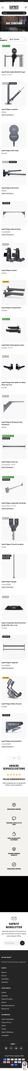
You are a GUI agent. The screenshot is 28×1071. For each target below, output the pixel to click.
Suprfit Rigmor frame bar (10, 462)
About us (4, 972)
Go (24, 13)
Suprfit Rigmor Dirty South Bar (12, 741)
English (13, 1044)
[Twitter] (21, 1048)
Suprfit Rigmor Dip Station (10, 188)
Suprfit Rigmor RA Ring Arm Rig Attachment (12, 423)
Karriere (4, 976)
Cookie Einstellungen (8, 1019)
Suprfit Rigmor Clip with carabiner (13, 544)
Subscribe (22, 943)
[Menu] (2, 7)
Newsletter (5, 982)
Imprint (4, 1026)
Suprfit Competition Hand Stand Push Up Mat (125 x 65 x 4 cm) (14, 624)
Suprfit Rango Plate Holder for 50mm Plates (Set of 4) (14, 383)
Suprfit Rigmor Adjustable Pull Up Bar (14, 503)
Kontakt (4, 992)
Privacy (4, 1029)
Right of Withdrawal (7, 1032)
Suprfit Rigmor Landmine (10, 109)
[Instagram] (11, 1048)
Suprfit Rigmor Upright (9, 581)
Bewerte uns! (5, 1009)
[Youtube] (16, 1048)
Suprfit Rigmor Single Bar (10, 662)
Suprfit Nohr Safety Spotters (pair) (13, 345)
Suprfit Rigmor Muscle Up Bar (11, 229)
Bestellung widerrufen (8, 1005)
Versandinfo (5, 1035)
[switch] (24, 1069)
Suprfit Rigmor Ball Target (10, 150)
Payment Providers (7, 999)
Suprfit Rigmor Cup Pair (9, 270)
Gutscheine (5, 996)
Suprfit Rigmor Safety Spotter (11, 307)
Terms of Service (6, 1022)
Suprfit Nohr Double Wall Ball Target (13, 72)
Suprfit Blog (5, 979)
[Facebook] (6, 1048)
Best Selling (14, 39)
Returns (4, 1002)
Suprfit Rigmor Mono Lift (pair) (12, 704)
